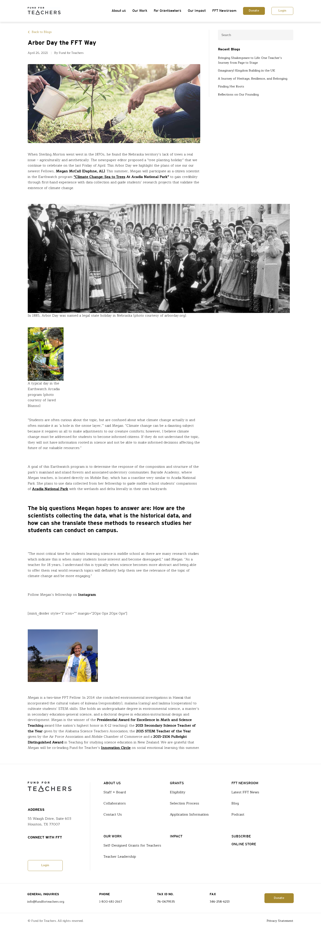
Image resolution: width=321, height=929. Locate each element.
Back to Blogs (42, 32)
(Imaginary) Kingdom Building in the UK (246, 70)
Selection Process (184, 803)
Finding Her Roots (231, 86)
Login (282, 10)
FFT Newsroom (224, 10)
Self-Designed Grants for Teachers (132, 845)
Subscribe (241, 836)
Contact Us (113, 814)
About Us (112, 783)
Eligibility (177, 792)
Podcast (237, 814)
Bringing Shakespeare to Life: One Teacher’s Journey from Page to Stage (250, 60)
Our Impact (197, 10)
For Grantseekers (167, 10)
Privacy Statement (280, 921)
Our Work (139, 10)
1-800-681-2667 (110, 901)
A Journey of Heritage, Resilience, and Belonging (252, 78)
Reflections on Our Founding (238, 94)
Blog (235, 803)
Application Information (189, 814)
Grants (177, 783)
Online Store (243, 844)
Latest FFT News (245, 792)
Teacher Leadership (120, 856)
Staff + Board (115, 792)
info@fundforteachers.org (45, 901)
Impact (176, 836)
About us (119, 10)
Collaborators (115, 803)
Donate (254, 10)
